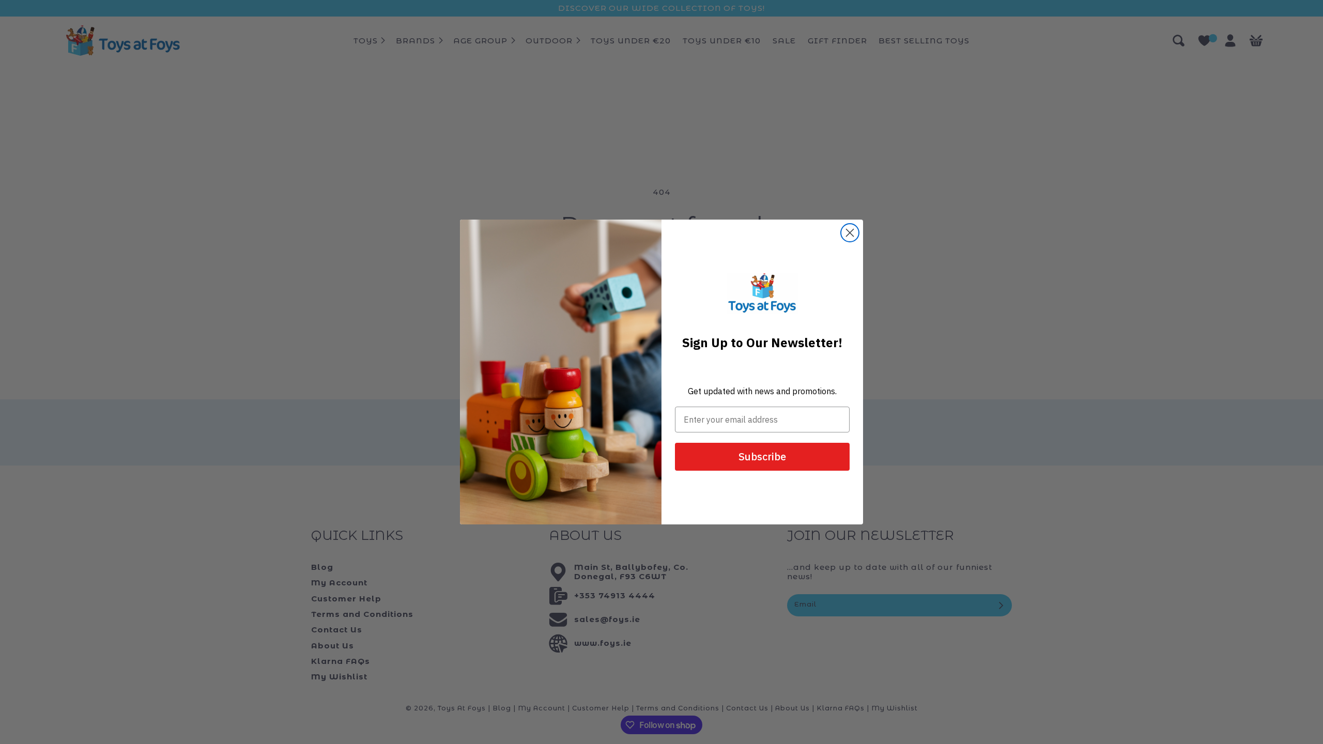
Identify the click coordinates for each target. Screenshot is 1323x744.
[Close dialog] (850, 233)
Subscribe (762, 456)
